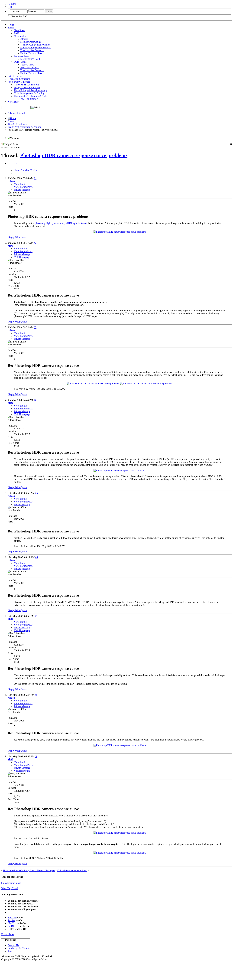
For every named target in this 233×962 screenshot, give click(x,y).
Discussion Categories (19, 79)
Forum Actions (21, 56)
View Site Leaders (29, 67)
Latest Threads (15, 76)
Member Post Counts (30, 41)
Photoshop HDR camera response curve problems (73, 155)
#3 (35, 327)
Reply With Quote (17, 237)
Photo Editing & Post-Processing (30, 90)
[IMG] (11, 923)
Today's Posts (27, 64)
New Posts (19, 30)
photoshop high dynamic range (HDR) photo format (61, 223)
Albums (24, 39)
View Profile (20, 184)
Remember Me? (19, 16)
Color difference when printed (72, 870)
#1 (35, 178)
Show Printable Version (26, 170)
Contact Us (13, 945)
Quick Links (20, 61)
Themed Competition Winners (35, 44)
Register (12, 4)
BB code (12, 917)
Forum (11, 27)
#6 (36, 557)
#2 (35, 242)
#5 (36, 493)
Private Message (22, 189)
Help (10, 6)
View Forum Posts (23, 187)
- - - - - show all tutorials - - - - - (29, 99)
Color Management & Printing (29, 93)
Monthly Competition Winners (35, 47)
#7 (36, 616)
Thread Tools (13, 164)
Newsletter (13, 101)
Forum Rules (7, 934)
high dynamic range (11, 883)
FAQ (16, 33)
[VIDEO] (12, 926)
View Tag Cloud (9, 888)
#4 (35, 400)
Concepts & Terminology (26, 84)
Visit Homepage (22, 257)
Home (11, 24)
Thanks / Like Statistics (32, 50)
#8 (36, 695)
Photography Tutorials (19, 81)
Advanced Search (16, 113)
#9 (36, 756)
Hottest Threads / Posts (31, 53)
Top (10, 951)
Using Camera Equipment (27, 87)
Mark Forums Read (30, 59)
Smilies (11, 920)
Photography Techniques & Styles (31, 96)
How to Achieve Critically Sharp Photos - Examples (29, 870)
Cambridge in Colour (18, 948)
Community (20, 36)
